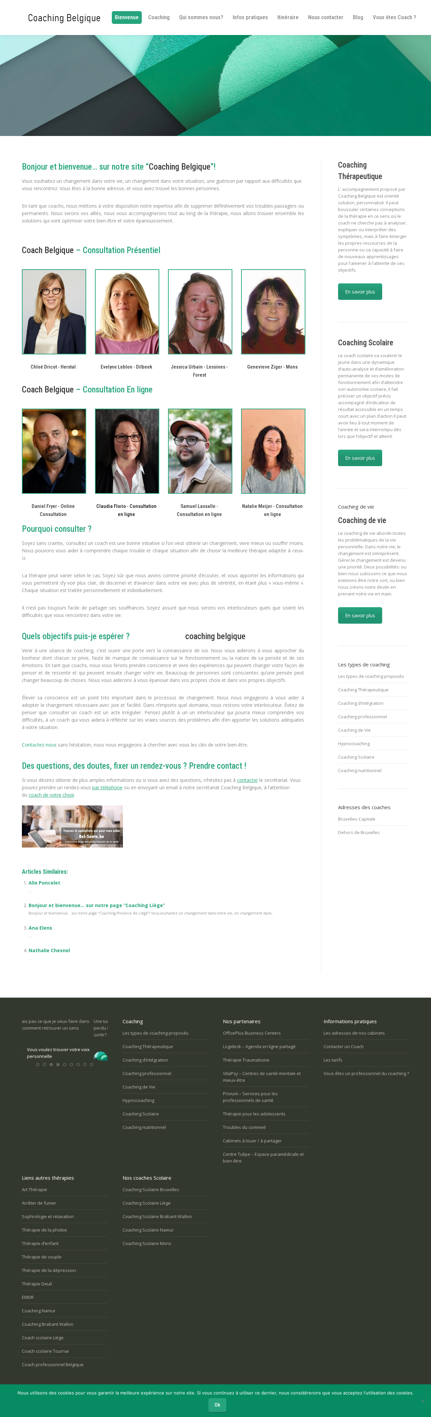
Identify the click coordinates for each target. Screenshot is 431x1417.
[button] (37, 1071)
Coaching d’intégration (361, 703)
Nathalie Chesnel (49, 950)
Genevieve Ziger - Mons (272, 367)
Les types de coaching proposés (371, 676)
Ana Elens (40, 928)
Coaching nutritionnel (360, 770)
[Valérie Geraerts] (199, 311)
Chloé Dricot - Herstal (53, 367)
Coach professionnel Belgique (53, 1364)
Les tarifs (333, 1060)
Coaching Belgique (179, 167)
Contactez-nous (39, 744)
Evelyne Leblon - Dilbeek (126, 367)
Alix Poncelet (44, 882)
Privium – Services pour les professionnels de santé (250, 1097)
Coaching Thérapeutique (363, 690)
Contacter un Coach (344, 1046)
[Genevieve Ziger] (272, 311)
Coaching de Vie (354, 730)
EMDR (28, 1297)
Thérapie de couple (42, 1257)
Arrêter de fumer (39, 1203)
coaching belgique (215, 636)
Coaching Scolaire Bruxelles (151, 1189)
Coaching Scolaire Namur (148, 1230)
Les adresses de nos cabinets (354, 1033)
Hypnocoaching (354, 743)
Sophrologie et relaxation (48, 1216)
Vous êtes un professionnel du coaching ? (366, 1073)
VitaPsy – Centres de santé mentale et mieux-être (262, 1076)
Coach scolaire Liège (43, 1338)
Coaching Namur (39, 1311)
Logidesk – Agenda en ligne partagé (259, 1046)
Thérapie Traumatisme (246, 1060)
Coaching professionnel (362, 717)
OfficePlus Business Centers (252, 1033)
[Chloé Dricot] (53, 311)
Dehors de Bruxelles (359, 832)
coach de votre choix (51, 795)
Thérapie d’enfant (40, 1243)
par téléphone (107, 787)
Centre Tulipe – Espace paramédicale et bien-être (263, 1157)
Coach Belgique (48, 250)
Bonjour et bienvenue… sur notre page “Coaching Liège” (97, 905)
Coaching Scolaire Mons (147, 1243)
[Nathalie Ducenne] (126, 311)
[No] (422, 1400)
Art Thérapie (34, 1189)
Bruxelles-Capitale (356, 819)
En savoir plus (360, 291)
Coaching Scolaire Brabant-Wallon (157, 1216)
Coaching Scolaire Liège (147, 1203)
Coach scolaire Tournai (45, 1351)
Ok (217, 1405)
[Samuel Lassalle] (199, 451)
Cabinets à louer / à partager (252, 1141)
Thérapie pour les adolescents (254, 1114)
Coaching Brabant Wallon (47, 1324)
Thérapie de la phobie (44, 1230)
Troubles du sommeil (244, 1127)
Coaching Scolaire (356, 757)
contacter (247, 780)
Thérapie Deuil (37, 1284)
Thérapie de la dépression (49, 1270)
